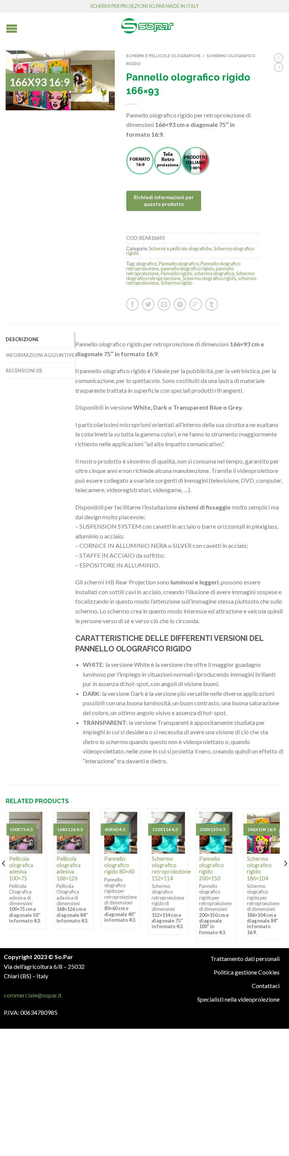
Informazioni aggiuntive (40, 355)
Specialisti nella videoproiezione (238, 999)
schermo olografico (214, 273)
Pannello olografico (179, 264)
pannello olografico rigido (187, 268)
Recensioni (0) (24, 371)
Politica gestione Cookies (247, 972)
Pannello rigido (176, 273)
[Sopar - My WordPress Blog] (147, 23)
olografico (146, 264)
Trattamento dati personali (245, 958)
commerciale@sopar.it (33, 995)
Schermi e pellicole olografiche (163, 55)
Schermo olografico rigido (209, 278)
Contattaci (266, 985)
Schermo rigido (176, 283)
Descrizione (22, 339)
